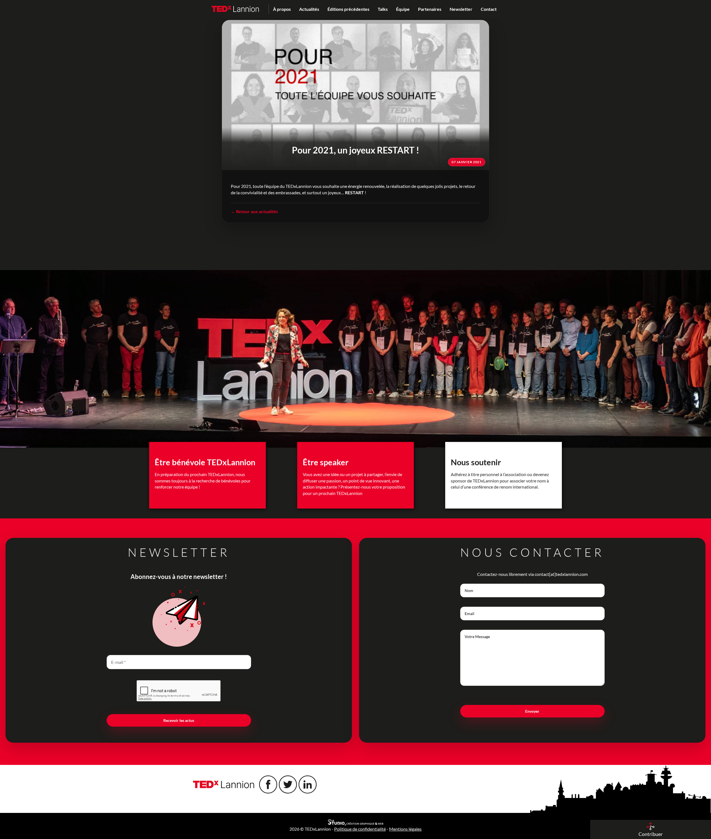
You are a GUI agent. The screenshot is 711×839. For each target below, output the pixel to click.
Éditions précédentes (348, 9)
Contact (489, 9)
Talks (383, 9)
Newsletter (461, 9)
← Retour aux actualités (254, 211)
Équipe (403, 9)
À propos (282, 9)
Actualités (309, 9)
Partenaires (429, 9)
